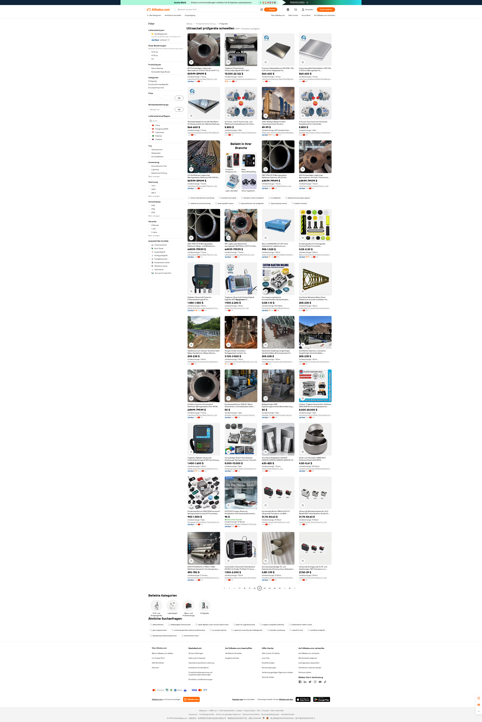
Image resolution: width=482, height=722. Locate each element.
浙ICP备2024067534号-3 (305, 718)
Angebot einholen (232, 658)
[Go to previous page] (224, 588)
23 (269, 588)
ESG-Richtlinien (158, 663)
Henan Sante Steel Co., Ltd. (272, 469)
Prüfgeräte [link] (223, 24)
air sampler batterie (219, 630)
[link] (478, 698)
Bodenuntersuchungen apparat (299, 198)
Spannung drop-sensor (279, 203)
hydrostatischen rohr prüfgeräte (252, 203)
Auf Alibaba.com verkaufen (308, 653)
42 (290, 588)
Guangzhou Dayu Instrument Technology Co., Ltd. (241, 578)
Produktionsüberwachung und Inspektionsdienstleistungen (200, 673)
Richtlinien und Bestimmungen (201, 679)
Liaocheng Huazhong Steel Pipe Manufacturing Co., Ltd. (278, 79)
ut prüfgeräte (276, 198)
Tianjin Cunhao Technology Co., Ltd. (276, 522)
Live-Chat (265, 658)
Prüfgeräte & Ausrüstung (206, 24)
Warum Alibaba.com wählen (162, 653)
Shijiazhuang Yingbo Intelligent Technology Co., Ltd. (241, 524)
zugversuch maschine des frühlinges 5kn (248, 630)
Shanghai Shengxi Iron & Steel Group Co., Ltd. (204, 578)
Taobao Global (249, 711)
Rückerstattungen (269, 668)
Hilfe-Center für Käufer (271, 653)
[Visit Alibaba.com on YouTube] (320, 681)
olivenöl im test (297, 630)
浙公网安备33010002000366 (282, 718)
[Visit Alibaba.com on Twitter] (310, 681)
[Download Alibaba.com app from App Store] (303, 699)
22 (264, 588)
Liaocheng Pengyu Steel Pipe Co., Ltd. (202, 79)
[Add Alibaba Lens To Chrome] (191, 699)
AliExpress (203, 711)
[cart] (296, 10)
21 (259, 588)
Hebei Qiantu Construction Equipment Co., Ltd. (315, 308)
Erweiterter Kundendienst (199, 668)
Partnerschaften (304, 672)
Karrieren (155, 668)
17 (239, 588)
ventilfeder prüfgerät (317, 630)
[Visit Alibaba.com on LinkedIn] (305, 681)
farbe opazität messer (225, 203)
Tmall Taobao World (226, 711)
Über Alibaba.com (159, 648)
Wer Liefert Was (277, 711)
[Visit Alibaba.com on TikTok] (325, 681)
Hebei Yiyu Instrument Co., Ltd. (237, 308)
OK (179, 98)
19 (249, 588)
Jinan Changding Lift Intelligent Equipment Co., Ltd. (278, 255)
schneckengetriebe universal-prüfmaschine (189, 630)
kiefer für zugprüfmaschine (245, 625)
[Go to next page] (294, 588)
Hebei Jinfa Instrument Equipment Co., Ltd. (204, 308)
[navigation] (166, 306)
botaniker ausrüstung (277, 630)
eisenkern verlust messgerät (254, 198)
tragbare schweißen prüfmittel (273, 625)
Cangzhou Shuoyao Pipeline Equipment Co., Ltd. (315, 469)
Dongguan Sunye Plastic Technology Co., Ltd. (315, 415)
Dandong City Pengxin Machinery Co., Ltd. (241, 362)
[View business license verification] (263, 718)
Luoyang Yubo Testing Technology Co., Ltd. (241, 79)
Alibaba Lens (157, 699)
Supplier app (237, 699)
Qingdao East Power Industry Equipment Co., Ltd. (241, 132)
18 (244, 588)
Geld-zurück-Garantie (197, 658)
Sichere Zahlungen (196, 653)
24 (275, 588)
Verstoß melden (268, 677)
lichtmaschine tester (191, 636)
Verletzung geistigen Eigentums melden (277, 672)
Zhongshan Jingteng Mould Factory (275, 308)
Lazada (239, 711)
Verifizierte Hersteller (233, 653)
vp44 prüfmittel (158, 625)
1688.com (213, 711)
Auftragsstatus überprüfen (308, 663)
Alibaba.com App (286, 699)
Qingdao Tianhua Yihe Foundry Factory (240, 415)
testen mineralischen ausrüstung (202, 198)
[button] (261, 9)
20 (255, 588)
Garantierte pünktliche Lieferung (201, 663)
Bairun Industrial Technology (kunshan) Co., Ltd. (315, 255)
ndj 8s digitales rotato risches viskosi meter (213, 625)
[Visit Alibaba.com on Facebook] (300, 681)
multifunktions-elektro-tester (301, 625)
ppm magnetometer (160, 630)
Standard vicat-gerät (228, 198)
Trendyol (265, 711)
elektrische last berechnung (200, 203)
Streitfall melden (268, 663)
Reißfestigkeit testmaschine (181, 625)
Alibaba (189, 24)
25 (280, 588)
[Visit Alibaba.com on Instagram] (315, 681)
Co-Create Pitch (158, 658)
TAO (258, 711)
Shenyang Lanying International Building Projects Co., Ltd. (278, 132)
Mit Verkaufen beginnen (307, 658)
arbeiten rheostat (300, 203)
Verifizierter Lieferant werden (309, 668)
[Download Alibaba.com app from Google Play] (321, 699)
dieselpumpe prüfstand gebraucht (165, 636)
